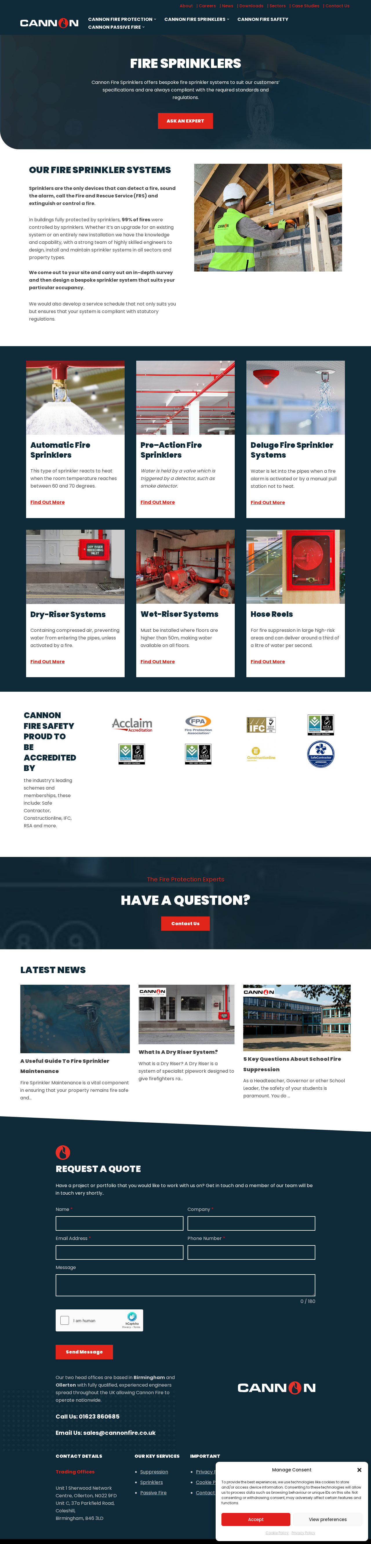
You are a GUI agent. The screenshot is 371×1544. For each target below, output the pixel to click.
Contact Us (185, 923)
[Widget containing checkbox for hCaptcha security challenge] (99, 1320)
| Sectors (276, 6)
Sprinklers (151, 1482)
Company (201, 1209)
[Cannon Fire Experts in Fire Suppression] (49, 23)
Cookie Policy (277, 1532)
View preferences (328, 1519)
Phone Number (206, 1238)
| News (226, 6)
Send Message (84, 1352)
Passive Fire (153, 1492)
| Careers (206, 6)
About (186, 6)
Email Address (73, 1238)
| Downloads (250, 6)
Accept (256, 1519)
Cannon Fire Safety (262, 19)
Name (64, 1209)
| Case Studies (304, 6)
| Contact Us (336, 6)
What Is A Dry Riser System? (178, 1052)
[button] (359, 1470)
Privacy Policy (303, 1532)
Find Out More (47, 502)
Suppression (154, 1471)
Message (66, 1267)
